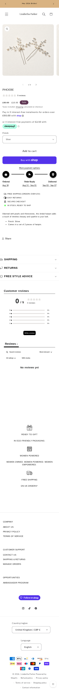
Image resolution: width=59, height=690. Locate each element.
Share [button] (8, 238)
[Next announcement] (53, 4)
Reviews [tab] (11, 343)
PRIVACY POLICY (11, 532)
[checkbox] (26, 358)
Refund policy (27, 678)
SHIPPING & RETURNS (14, 559)
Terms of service (23, 683)
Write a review (29, 333)
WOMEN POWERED (29, 456)
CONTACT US (9, 555)
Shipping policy (40, 683)
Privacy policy (42, 678)
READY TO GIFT (29, 434)
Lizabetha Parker (28, 674)
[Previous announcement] (5, 4)
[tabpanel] (29, 374)
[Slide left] (23, 85)
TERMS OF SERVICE (13, 536)
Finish (5, 133)
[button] (6, 14)
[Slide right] (36, 85)
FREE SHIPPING (29, 480)
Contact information (31, 687)
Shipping (19, 107)
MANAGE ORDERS (12, 564)
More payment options (29, 168)
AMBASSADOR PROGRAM (16, 583)
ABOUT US (8, 527)
